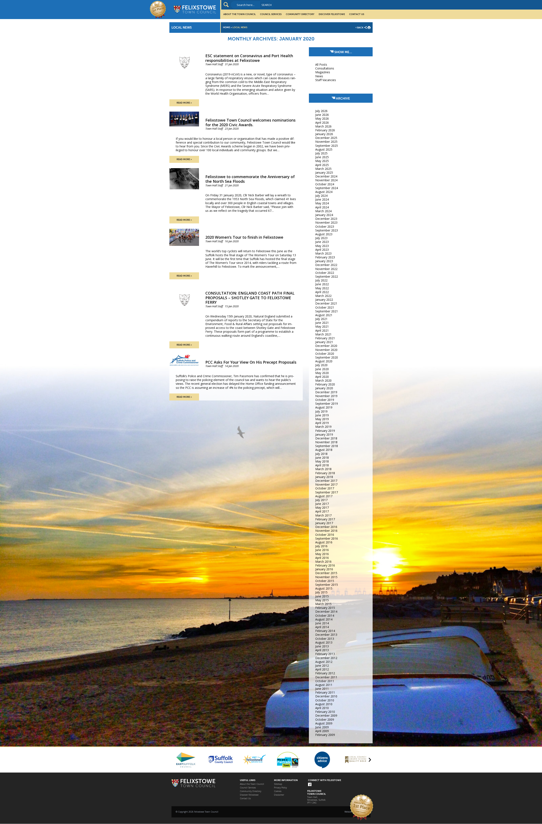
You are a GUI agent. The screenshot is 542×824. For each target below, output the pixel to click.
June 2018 (322, 458)
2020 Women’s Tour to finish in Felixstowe (244, 237)
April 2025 (322, 165)
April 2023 (322, 250)
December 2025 (326, 138)
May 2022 (322, 288)
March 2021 (323, 334)
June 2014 (322, 623)
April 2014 (322, 627)
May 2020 (322, 373)
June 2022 (322, 284)
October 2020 (324, 354)
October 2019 (324, 400)
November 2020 (326, 350)
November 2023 (326, 222)
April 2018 (322, 465)
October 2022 (324, 273)
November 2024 (326, 180)
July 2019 (321, 411)
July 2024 (321, 196)
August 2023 (323, 234)
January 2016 (324, 569)
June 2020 (322, 369)
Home (226, 27)
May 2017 (322, 507)
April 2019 (322, 423)
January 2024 (324, 215)
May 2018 (322, 461)
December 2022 (326, 265)
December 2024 (326, 176)
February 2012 (325, 673)
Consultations (324, 68)
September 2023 (326, 230)
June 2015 (322, 596)
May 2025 (322, 161)
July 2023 (321, 238)
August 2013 (323, 642)
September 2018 (326, 446)
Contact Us (356, 14)
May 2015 (322, 600)
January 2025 (324, 172)
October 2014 (324, 615)
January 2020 (324, 388)
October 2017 (324, 488)
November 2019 (326, 396)
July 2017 (321, 500)
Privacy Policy (280, 787)
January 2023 (324, 261)
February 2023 (325, 257)
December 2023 (326, 219)
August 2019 (323, 407)
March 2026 (323, 126)
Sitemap (278, 784)
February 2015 (325, 608)
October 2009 (324, 719)
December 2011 (326, 677)
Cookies (277, 791)
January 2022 (324, 300)
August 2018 (323, 450)
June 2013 (322, 646)
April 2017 (322, 511)
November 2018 (326, 442)
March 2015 (323, 604)
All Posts (321, 64)
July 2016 (321, 546)
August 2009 (323, 723)
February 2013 (325, 654)
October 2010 (324, 700)
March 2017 (323, 515)
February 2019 (325, 431)
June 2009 (322, 727)
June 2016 (322, 550)
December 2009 (326, 715)
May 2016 (322, 554)
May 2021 (322, 326)
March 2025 (323, 169)
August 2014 (323, 619)
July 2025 (321, 153)
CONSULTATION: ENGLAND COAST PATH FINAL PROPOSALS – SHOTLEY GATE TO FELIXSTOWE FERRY (250, 298)
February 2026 (325, 130)
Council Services (271, 14)
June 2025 (322, 157)
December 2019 (326, 392)
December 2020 (326, 346)
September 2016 (326, 538)
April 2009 (322, 731)
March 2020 (323, 380)
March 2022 (323, 296)
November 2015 (326, 577)
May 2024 (322, 203)
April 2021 (322, 330)
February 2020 (325, 384)
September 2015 (326, 585)
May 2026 (322, 118)
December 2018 (326, 438)
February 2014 (325, 631)
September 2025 (326, 146)
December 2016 (326, 527)
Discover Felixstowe (332, 14)
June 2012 (322, 665)
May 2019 (322, 419)
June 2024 (322, 199)
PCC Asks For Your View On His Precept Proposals (250, 362)
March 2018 (323, 469)
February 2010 (325, 712)
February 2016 (325, 565)
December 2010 (326, 696)
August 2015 (323, 588)
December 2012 (326, 658)
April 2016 (322, 558)
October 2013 (324, 639)
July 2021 (321, 319)
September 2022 (326, 276)
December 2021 (326, 303)
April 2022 (322, 292)
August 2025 (323, 149)
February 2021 (325, 338)
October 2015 (324, 581)
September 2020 (326, 357)
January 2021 (324, 342)
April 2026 (322, 122)
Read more (183, 102)
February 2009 (325, 735)
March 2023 (323, 253)
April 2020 (322, 377)
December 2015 (326, 573)
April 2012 (322, 669)
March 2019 (323, 427)
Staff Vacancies (325, 80)
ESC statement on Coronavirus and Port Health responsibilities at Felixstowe (249, 58)
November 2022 (326, 269)
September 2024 (326, 188)
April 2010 (322, 708)
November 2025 (326, 142)
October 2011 (324, 681)
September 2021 (326, 311)
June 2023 (322, 242)
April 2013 (322, 650)
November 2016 (326, 531)
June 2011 (322, 689)
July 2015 (321, 592)
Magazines (322, 72)
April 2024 (322, 207)
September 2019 (326, 404)
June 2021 (322, 323)
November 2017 (326, 484)
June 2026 (322, 115)
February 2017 (325, 519)
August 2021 (323, 315)
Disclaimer (279, 795)
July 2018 (321, 454)
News (319, 76)
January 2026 (324, 134)
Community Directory (300, 14)
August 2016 (323, 542)
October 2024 (324, 184)
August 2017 (323, 496)
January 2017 (324, 523)
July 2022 (321, 280)
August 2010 (323, 704)
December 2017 (326, 481)
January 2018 (324, 477)
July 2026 (321, 111)
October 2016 (324, 535)
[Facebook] (309, 785)
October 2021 (324, 307)
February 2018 (325, 473)
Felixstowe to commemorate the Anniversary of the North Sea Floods (250, 179)
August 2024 (323, 192)
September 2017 (326, 492)
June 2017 (322, 504)
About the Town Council (239, 14)
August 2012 (323, 662)
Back (360, 27)
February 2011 (325, 692)
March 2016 (323, 561)
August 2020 (323, 361)
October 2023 (324, 226)
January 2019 (324, 434)
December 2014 (326, 611)
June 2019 (322, 415)
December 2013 (326, 635)
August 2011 (323, 685)
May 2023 (322, 246)
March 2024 (323, 211)
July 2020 (321, 365)
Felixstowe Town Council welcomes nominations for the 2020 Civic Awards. (250, 122)
